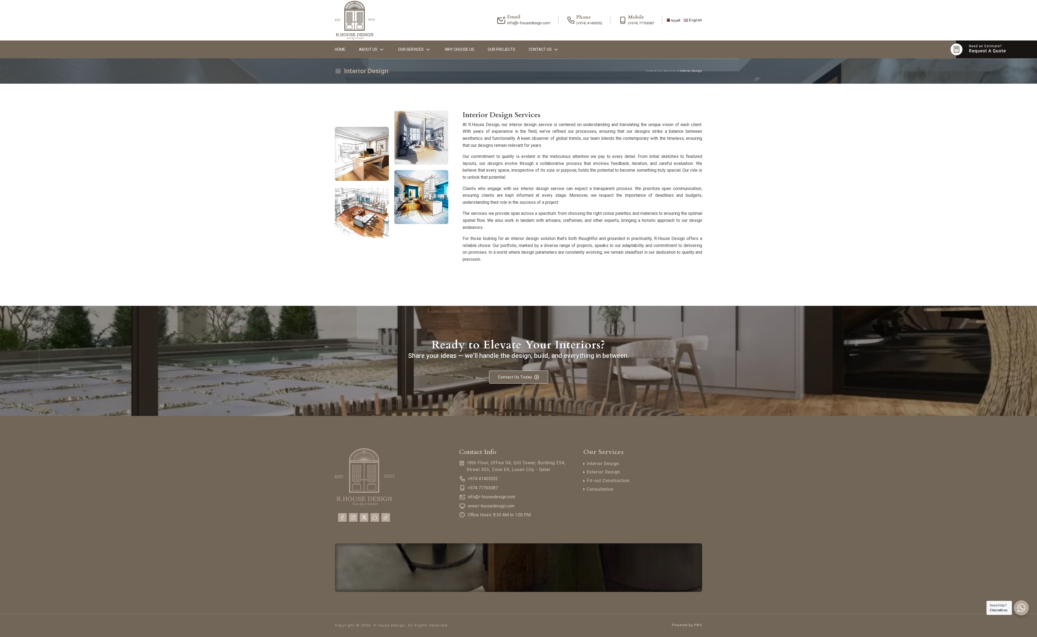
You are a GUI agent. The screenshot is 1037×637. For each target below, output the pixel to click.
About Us (368, 49)
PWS (698, 625)
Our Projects (501, 49)
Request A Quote (987, 50)
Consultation (600, 489)
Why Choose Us (459, 49)
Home (340, 49)
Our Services (411, 49)
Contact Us (540, 49)
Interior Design (603, 463)
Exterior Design (603, 472)
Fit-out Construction (608, 480)
